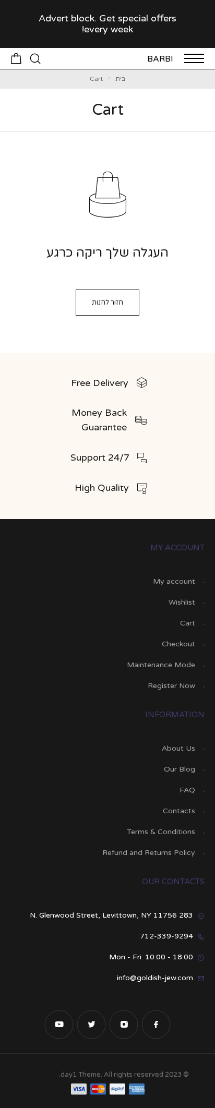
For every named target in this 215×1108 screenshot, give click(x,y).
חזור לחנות (107, 302)
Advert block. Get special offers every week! (107, 24)
